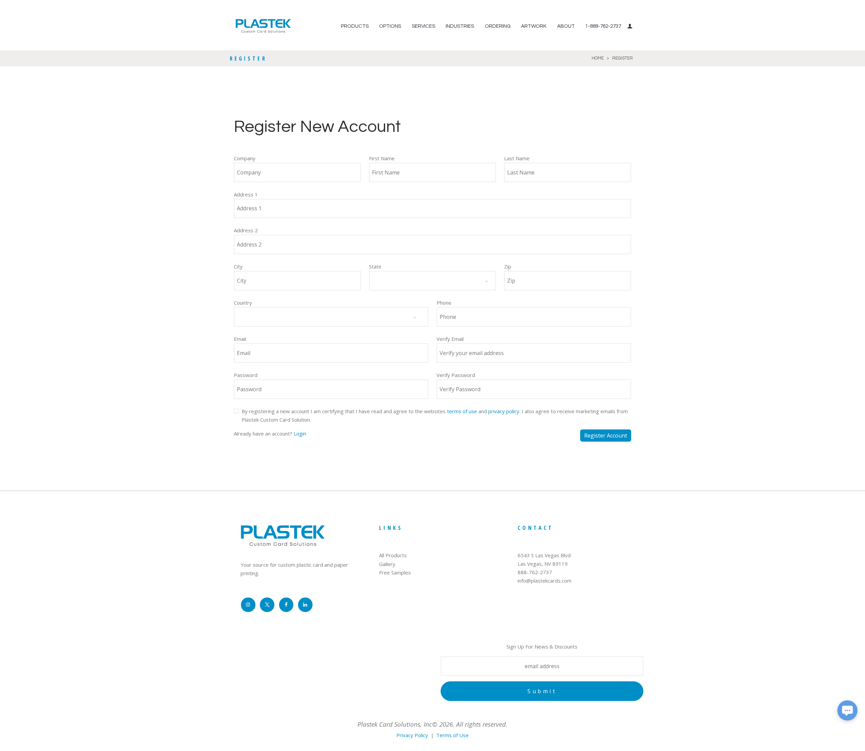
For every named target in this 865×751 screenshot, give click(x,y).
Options (390, 26)
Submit (542, 691)
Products (355, 26)
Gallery (387, 564)
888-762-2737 (535, 572)
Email (240, 338)
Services (423, 26)
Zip (507, 266)
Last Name (516, 158)
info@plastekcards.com (544, 580)
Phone (444, 302)
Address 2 (246, 230)
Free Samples (395, 572)
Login (300, 433)
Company (244, 158)
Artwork (533, 26)
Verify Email (450, 338)
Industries (460, 26)
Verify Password (456, 375)
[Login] (630, 26)
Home (598, 58)
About (566, 26)
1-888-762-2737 (603, 26)
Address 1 (246, 194)
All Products (393, 555)
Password (245, 375)
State (375, 266)
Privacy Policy (412, 735)
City (238, 266)
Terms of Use (452, 735)
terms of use (462, 411)
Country (243, 302)
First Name (382, 158)
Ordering (498, 26)
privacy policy (503, 411)
